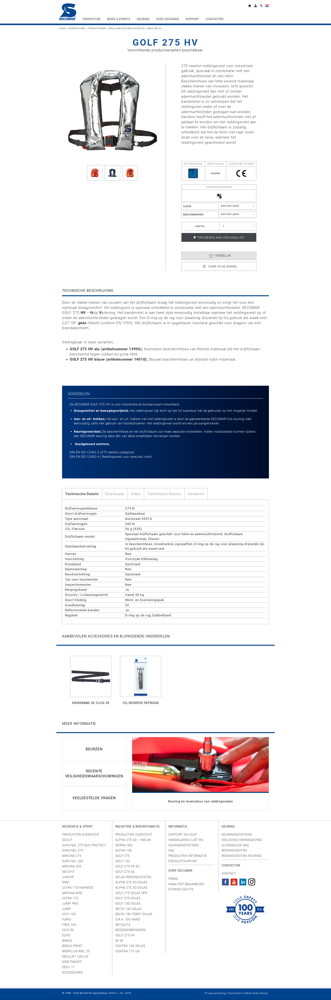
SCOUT (67, 840)
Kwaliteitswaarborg (186, 884)
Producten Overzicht (80, 834)
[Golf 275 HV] (94, 172)
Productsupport (182, 861)
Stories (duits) (180, 889)
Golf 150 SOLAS (127, 903)
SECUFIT (68, 872)
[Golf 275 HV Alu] (112, 110)
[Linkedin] (243, 881)
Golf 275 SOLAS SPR (131, 893)
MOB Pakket (72, 962)
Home (62, 28)
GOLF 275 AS (125, 872)
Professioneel (77, 28)
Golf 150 (122, 861)
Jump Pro (70, 903)
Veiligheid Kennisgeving (242, 840)
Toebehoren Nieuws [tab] (164, 494)
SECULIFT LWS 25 (75, 956)
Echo (66, 935)
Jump (66, 909)
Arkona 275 (71, 856)
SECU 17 (68, 967)
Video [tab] (136, 494)
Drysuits (122, 925)
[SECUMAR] (69, 12)
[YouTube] (234, 881)
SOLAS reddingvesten (133, 877)
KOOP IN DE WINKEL (223, 266)
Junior (68, 877)
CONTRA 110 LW (127, 951)
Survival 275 (72, 850)
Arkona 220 (71, 866)
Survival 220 (72, 861)
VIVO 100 (69, 914)
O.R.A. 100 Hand (127, 919)
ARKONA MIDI (72, 893)
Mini (65, 882)
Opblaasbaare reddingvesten (126, 28)
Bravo (67, 941)
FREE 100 (69, 925)
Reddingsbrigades (130, 930)
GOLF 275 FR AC (127, 866)
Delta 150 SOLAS (128, 909)
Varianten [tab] (196, 494)
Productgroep (97, 28)
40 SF (119, 941)
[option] (91, 682)
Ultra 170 (70, 898)
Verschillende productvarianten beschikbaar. (165, 50)
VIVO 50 (68, 930)
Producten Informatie (187, 856)
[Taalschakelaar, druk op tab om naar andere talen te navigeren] (267, 6)
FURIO (66, 919)
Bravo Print (72, 946)
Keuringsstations (237, 834)
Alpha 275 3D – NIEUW (133, 840)
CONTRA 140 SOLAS (130, 946)
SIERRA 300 (124, 845)
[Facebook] (225, 881)
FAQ (171, 850)
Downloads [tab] (114, 494)
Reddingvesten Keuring (242, 856)
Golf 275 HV (125, 935)
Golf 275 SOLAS (127, 898)
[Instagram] (252, 881)
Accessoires (72, 972)
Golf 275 (122, 856)
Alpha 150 (123, 850)
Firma (173, 879)
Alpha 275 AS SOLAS (131, 882)
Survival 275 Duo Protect (84, 845)
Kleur (187, 206)
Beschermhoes (193, 214)
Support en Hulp (182, 834)
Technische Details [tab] (82, 494)
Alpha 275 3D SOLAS (131, 887)
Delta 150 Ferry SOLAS (133, 914)
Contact (229, 873)
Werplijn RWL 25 (76, 951)
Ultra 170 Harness (77, 887)
